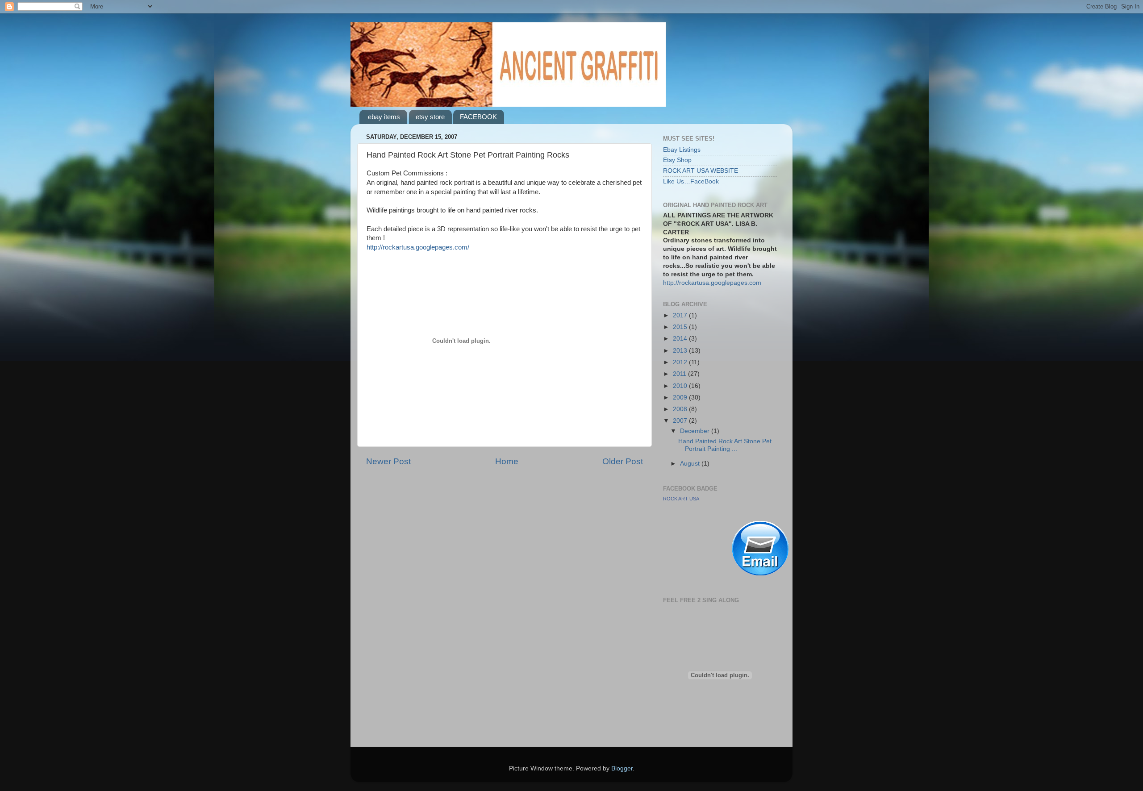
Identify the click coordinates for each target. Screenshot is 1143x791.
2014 (681, 338)
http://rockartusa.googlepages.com (712, 282)
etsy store (430, 117)
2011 (680, 374)
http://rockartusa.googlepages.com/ (418, 247)
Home (506, 461)
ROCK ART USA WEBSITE (700, 170)
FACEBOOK (478, 117)
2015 (681, 327)
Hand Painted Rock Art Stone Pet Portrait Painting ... (725, 445)
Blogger (622, 768)
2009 (681, 397)
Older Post (622, 461)
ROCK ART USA (681, 498)
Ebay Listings (682, 149)
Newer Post (388, 461)
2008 (681, 409)
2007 (681, 420)
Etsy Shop (677, 160)
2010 (681, 386)
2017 (681, 315)
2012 (681, 362)
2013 (681, 350)
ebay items (384, 117)
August (690, 463)
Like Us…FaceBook (691, 181)
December (695, 431)
